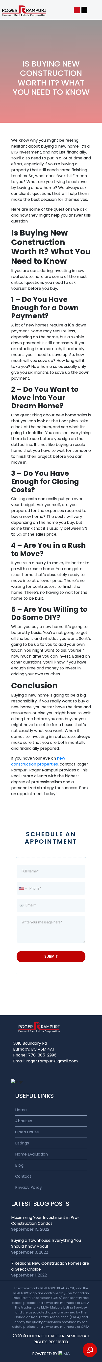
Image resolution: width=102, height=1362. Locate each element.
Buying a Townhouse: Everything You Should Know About (46, 1243)
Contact (23, 1176)
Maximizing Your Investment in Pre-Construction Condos (45, 1220)
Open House (27, 1132)
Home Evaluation (31, 1154)
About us (23, 1121)
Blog (19, 1165)
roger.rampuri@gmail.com (52, 1061)
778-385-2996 (42, 1055)
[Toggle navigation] (84, 10)
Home (21, 1110)
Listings (22, 1143)
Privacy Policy (28, 1187)
